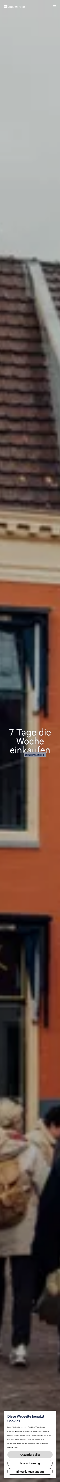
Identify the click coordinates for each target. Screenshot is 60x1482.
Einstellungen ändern (30, 1471)
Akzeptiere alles (30, 1454)
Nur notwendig (30, 1463)
